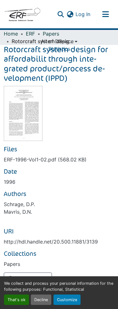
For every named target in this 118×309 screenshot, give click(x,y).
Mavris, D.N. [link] (18, 212)
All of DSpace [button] (57, 41)
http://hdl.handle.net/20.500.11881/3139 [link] (51, 242)
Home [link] (11, 34)
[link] (59, 159)
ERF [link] (30, 34)
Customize (67, 299)
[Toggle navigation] (105, 14)
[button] (22, 14)
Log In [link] (83, 14)
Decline (41, 299)
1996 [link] (9, 182)
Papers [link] (51, 34)
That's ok (16, 299)
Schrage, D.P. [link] (19, 204)
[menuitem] (59, 41)
